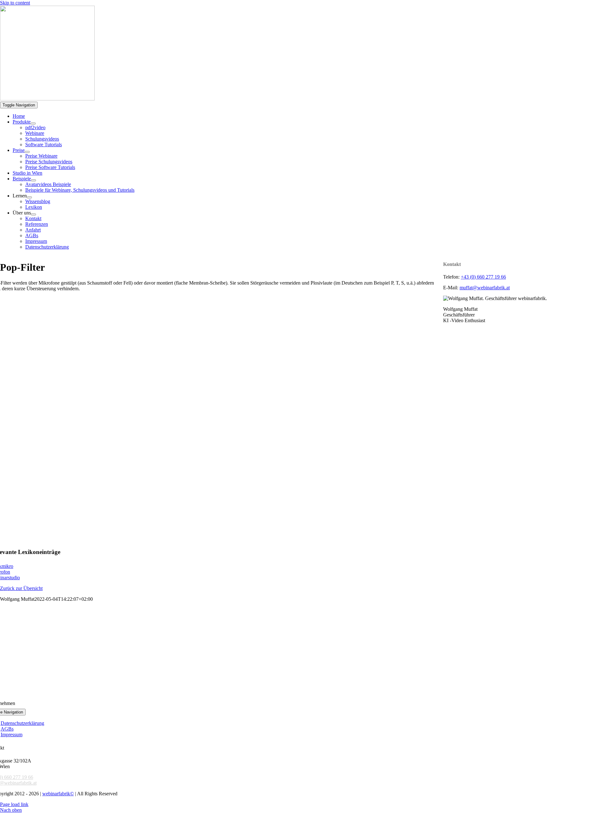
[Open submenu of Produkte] (33, 123)
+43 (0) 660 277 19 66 (483, 277)
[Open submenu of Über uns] (33, 214)
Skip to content (15, 2)
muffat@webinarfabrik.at (485, 287)
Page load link (14, 804)
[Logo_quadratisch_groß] (47, 98)
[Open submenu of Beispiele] (33, 180)
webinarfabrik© (58, 793)
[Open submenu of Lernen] (29, 197)
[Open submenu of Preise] (27, 152)
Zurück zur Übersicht (21, 588)
